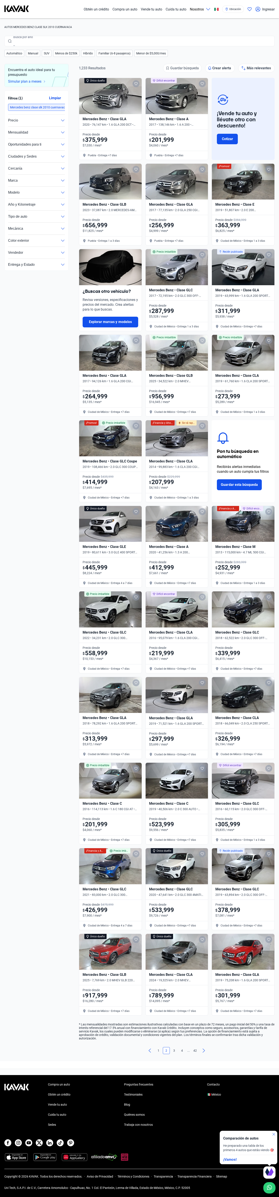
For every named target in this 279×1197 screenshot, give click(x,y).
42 (195, 1050)
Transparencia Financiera (194, 1176)
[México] (216, 9)
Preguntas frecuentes (138, 1084)
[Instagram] (18, 1142)
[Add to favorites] (136, 83)
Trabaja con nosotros (138, 1124)
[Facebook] (7, 1142)
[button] (14, 53)
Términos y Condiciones (133, 1176)
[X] (39, 1142)
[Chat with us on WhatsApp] (269, 1188)
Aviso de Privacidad (100, 1176)
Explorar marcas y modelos (110, 322)
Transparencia (163, 1176)
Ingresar (268, 9)
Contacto (213, 1084)
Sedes (52, 1124)
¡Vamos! (230, 1159)
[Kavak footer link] (16, 1105)
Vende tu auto (151, 9)
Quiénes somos (134, 1114)
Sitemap (221, 1176)
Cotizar (227, 139)
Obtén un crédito (96, 9)
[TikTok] (60, 1142)
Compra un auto (124, 9)
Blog (127, 1104)
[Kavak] (16, 9)
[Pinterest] (70, 1142)
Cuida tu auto (176, 9)
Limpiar (55, 98)
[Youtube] (28, 1142)
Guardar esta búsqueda (239, 485)
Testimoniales (133, 1094)
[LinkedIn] (49, 1142)
